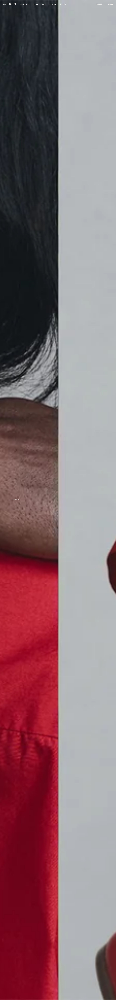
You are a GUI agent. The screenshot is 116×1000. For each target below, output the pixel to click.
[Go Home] (9, 4)
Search (99, 4)
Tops (43, 4)
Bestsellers (24, 4)
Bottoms (52, 4)
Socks (35, 4)
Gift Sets (63, 4)
